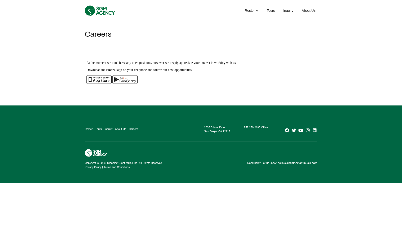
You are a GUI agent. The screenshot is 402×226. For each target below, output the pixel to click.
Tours (271, 10)
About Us (309, 10)
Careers (133, 129)
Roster (250, 10)
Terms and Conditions (117, 167)
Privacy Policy (93, 167)
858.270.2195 (252, 127)
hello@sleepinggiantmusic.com (297, 163)
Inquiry (288, 10)
